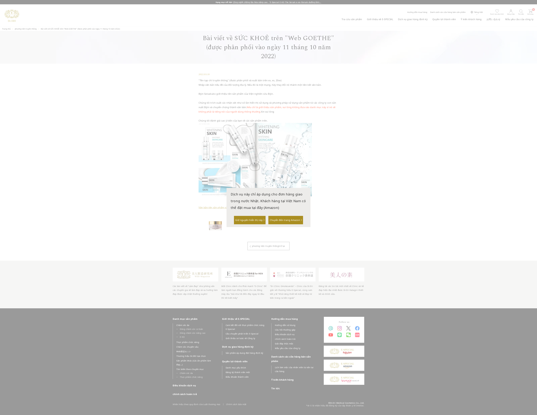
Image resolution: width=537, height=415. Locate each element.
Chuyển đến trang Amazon (285, 220)
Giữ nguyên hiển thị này (249, 220)
